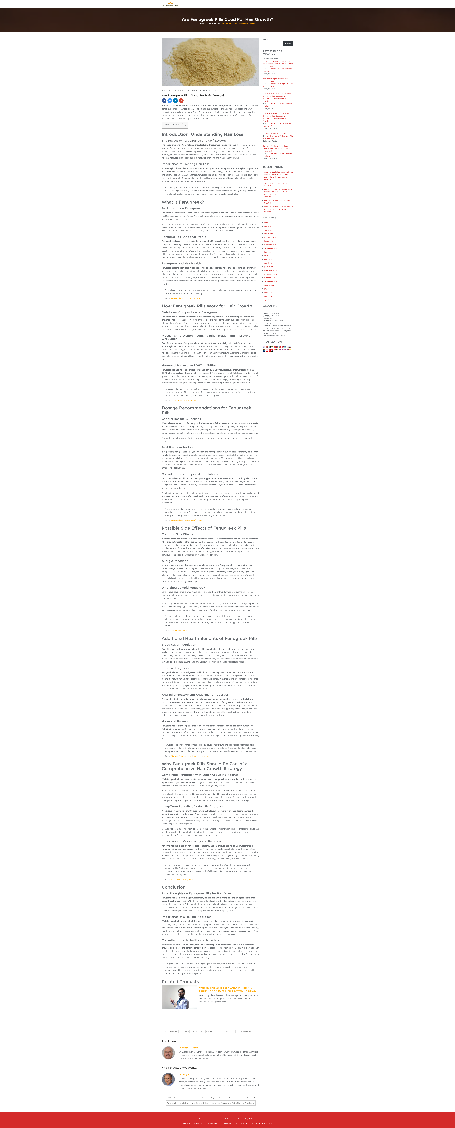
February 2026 (270, 237)
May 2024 (268, 296)
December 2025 (270, 245)
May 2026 (268, 226)
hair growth (184, 1031)
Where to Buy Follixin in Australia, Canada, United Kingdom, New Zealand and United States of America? (209, 1103)
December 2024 (270, 270)
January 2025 (269, 267)
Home (202, 24)
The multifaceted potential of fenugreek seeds (189, 756)
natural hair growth (244, 1031)
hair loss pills (211, 1031)
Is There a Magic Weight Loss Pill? (276, 133)
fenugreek (173, 1031)
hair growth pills (197, 1031)
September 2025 (270, 248)
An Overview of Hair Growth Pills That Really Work (217, 1123)
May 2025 (268, 256)
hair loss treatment (226, 1031)
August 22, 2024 (170, 90)
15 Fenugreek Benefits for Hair (183, 400)
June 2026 (268, 222)
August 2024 (269, 285)
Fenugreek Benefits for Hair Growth (185, 298)
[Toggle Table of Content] (183, 125)
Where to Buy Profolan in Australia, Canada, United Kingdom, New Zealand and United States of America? (211, 1098)
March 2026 (269, 233)
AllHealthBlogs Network (246, 1119)
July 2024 (267, 289)
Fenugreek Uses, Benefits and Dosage (186, 520)
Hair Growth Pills (213, 24)
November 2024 (270, 274)
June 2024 (268, 292)
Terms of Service (205, 1119)
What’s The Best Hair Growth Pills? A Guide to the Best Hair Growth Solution (227, 989)
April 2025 (268, 259)
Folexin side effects (179, 630)
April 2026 (268, 230)
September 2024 (270, 281)
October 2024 (269, 278)
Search (265, 39)
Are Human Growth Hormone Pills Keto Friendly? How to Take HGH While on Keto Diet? (278, 63)
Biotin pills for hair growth (182, 879)
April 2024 (268, 300)
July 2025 (267, 252)
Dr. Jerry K (184, 1074)
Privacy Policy (224, 1119)
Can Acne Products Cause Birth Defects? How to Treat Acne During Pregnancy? (276, 148)
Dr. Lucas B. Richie (189, 90)
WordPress (267, 1123)
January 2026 (269, 241)
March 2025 (269, 263)
